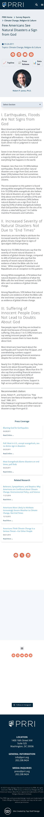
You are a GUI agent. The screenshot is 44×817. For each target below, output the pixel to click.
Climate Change (11, 20)
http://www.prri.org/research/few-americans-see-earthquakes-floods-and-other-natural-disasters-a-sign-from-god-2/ (22, 406)
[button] (42, 5)
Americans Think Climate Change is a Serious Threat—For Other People (19, 529)
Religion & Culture (28, 20)
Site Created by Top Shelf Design (26, 811)
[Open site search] (36, 4)
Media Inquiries (22, 767)
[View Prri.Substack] (30, 655)
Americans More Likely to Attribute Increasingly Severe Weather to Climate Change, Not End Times (20, 510)
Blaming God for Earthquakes (15, 428)
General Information (22, 753)
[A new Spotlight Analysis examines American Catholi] (22, 680)
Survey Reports (23, 17)
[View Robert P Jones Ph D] (22, 78)
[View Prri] (26, 655)
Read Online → (8, 435)
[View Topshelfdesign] (7, 811)
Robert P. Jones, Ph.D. (22, 90)
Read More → (8, 499)
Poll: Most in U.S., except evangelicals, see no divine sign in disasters (21, 444)
